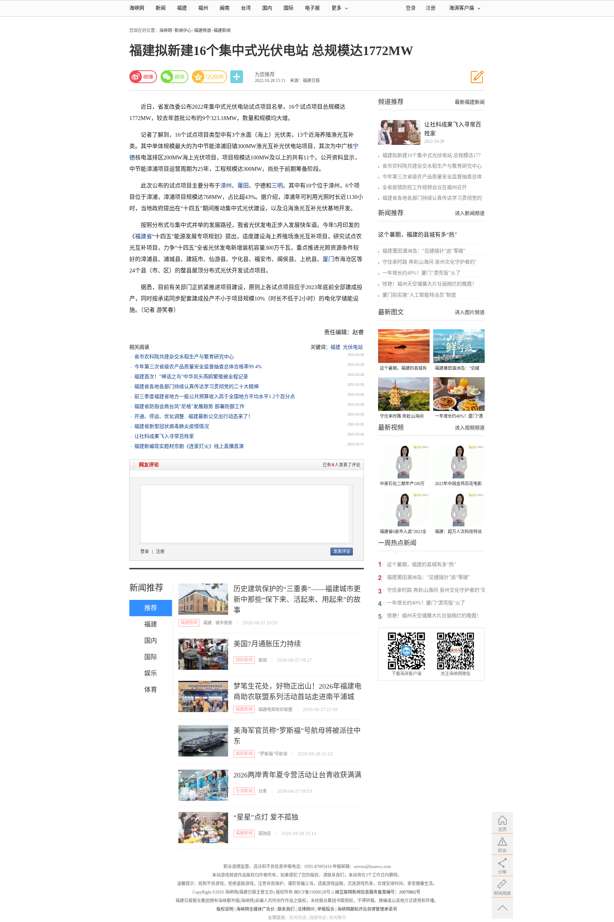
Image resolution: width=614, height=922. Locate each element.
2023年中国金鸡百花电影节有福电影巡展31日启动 (458, 484)
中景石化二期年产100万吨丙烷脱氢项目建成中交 (403, 484)
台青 (262, 791)
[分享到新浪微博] (143, 76)
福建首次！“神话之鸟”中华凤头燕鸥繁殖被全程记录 (191, 376)
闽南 (225, 8)
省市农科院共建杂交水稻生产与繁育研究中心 (184, 356)
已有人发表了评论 (341, 464)
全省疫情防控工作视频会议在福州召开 (424, 187)
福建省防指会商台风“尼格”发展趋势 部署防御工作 (189, 406)
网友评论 (149, 464)
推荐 (150, 608)
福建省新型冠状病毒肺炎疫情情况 (171, 426)
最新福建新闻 (470, 102)
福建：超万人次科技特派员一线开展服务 (458, 532)
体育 (150, 689)
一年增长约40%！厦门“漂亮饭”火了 (421, 273)
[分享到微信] (174, 76)
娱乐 (150, 673)
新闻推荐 (146, 587)
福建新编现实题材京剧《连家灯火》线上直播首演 (189, 446)
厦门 (328, 259)
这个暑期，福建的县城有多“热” (417, 235)
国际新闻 (244, 659)
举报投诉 (325, 909)
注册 (431, 8)
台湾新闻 (244, 790)
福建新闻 (222, 30)
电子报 (312, 8)
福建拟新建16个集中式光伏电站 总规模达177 (431, 155)
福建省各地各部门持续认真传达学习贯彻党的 (432, 198)
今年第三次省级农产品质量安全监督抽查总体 (432, 176)
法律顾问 (305, 909)
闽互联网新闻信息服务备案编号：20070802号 (377, 892)
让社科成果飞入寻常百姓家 (164, 436)
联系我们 (286, 909)
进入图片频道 (470, 312)
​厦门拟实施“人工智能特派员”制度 (419, 295)
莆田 (243, 186)
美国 (262, 660)
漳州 (226, 186)
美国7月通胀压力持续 (267, 644)
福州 (203, 8)
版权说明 (224, 909)
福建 (182, 8)
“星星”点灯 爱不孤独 (265, 817)
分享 (237, 76)
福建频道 (202, 30)
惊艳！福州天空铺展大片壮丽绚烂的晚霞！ (429, 284)
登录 (144, 551)
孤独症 (264, 833)
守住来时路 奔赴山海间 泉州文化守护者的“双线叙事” (402, 417)
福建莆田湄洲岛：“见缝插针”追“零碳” (423, 251)
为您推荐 (265, 74)
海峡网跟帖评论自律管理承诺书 (367, 909)
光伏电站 (353, 347)
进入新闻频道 (470, 213)
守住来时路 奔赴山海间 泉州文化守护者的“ (429, 262)
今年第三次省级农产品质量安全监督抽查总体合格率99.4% (198, 366)
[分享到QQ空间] (209, 76)
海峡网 (136, 8)
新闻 (161, 8)
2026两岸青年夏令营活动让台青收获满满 (297, 775)
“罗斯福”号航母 (272, 754)
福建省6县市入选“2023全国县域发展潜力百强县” (403, 532)
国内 (267, 8)
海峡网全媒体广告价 (255, 909)
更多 (336, 8)
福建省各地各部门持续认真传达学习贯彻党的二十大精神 (196, 386)
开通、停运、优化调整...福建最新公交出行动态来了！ (193, 416)
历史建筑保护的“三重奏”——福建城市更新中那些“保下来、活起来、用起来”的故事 (297, 599)
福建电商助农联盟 (275, 709)
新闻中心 (183, 30)
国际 (288, 8)
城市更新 (223, 622)
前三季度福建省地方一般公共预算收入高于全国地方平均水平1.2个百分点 (214, 396)
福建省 (143, 236)
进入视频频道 (470, 427)
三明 (277, 186)
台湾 (246, 8)
